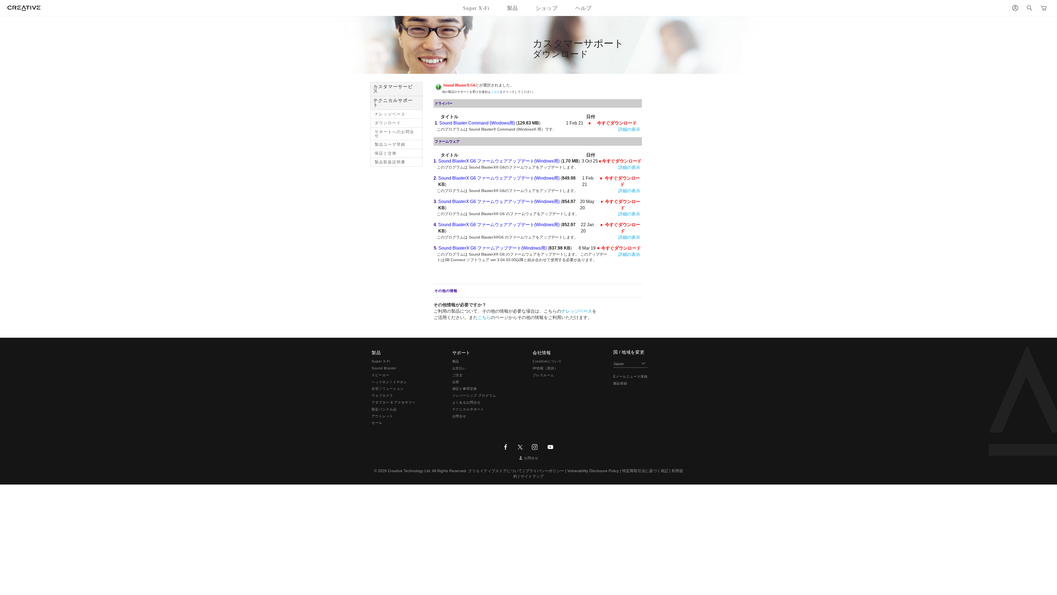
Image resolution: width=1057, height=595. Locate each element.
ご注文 (457, 375)
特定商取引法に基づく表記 (645, 471)
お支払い (459, 368)
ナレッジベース (390, 114)
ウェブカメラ (382, 395)
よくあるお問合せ (466, 402)
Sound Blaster (384, 368)
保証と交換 (386, 153)
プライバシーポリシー (544, 471)
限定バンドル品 (384, 409)
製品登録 (620, 383)
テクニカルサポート (393, 102)
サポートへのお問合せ (394, 133)
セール (377, 423)
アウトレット (382, 416)
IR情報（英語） (545, 368)
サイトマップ (532, 476)
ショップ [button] (547, 8)
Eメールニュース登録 (630, 376)
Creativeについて (547, 361)
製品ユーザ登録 (390, 144)
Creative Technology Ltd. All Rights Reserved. (427, 471)
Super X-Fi (381, 361)
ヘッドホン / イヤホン (389, 382)
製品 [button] (512, 8)
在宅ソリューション (388, 389)
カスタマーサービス (393, 88)
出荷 (455, 382)
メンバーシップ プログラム (474, 395)
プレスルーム (543, 375)
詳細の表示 (629, 129)
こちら (495, 91)
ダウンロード (388, 123)
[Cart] (1043, 8)
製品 (455, 361)
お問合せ (459, 416)
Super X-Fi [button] (476, 8)
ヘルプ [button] (583, 8)
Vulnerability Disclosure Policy (593, 471)
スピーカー (380, 375)
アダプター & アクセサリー (393, 402)
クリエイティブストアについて (495, 471)
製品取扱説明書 (390, 162)
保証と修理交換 (464, 389)
